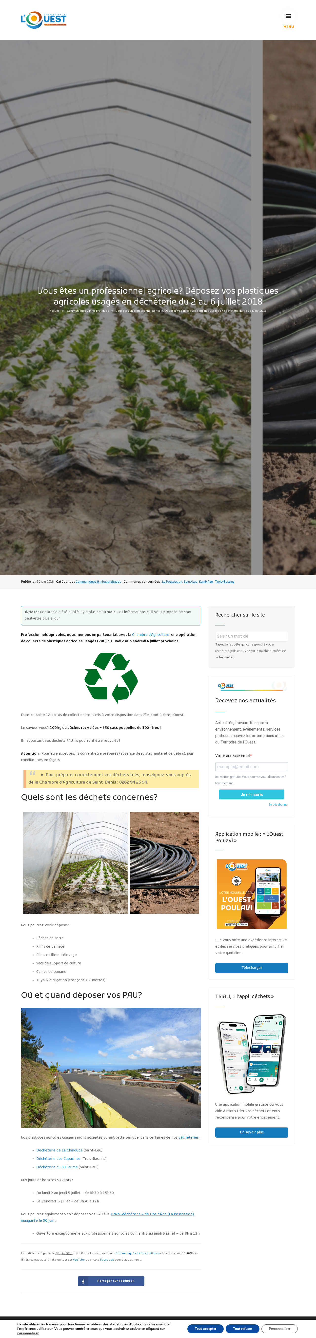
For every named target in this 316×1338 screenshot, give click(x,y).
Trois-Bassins (224, 582)
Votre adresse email (232, 755)
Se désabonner (278, 804)
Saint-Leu (191, 582)
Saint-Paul (206, 582)
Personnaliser (279, 1328)
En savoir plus (252, 1132)
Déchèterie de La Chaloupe (59, 1150)
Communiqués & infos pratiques (88, 310)
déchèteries (188, 1137)
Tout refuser (242, 1328)
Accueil (54, 310)
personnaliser (28, 1333)
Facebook (107, 1260)
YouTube (79, 1260)
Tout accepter (205, 1328)
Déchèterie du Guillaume (57, 1167)
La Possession (172, 582)
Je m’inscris (252, 794)
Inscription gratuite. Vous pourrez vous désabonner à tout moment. (250, 780)
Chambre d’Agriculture (150, 635)
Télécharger (251, 968)
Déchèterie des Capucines (58, 1159)
